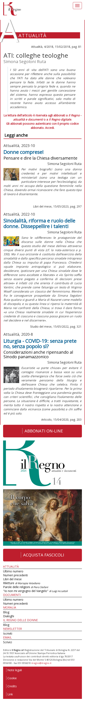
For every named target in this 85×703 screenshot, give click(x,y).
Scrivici (7, 642)
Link (10, 694)
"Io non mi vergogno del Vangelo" (35, 591)
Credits (12, 686)
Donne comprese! (24, 151)
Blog (6, 612)
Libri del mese (12, 579)
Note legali (14, 670)
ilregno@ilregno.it (41, 663)
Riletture (21, 583)
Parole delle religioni (25, 587)
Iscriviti (7, 633)
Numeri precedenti (15, 575)
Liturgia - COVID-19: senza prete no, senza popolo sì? (40, 343)
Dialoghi (8, 616)
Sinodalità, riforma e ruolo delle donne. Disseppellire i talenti (39, 223)
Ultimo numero (13, 571)
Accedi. (49, 128)
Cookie (12, 678)
